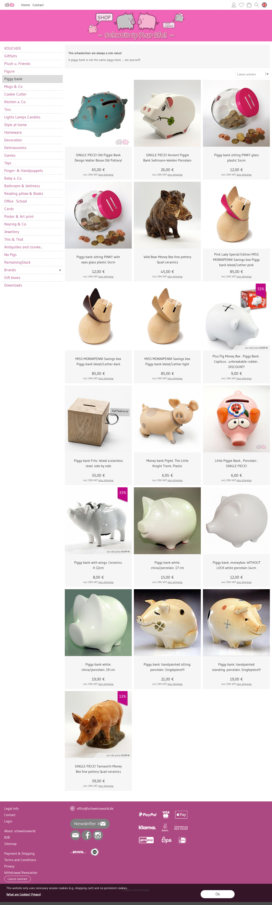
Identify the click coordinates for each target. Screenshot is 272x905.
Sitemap (10, 844)
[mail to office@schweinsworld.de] (75, 835)
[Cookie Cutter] (32, 94)
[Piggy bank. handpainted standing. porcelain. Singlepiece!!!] (236, 622)
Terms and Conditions (20, 860)
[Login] (234, 5)
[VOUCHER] (32, 48)
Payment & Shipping (19, 853)
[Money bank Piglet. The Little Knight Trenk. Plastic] (167, 418)
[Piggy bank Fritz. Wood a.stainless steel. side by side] (98, 418)
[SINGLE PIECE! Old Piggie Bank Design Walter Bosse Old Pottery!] (98, 113)
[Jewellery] (32, 232)
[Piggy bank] (32, 79)
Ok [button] (217, 894)
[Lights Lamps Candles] (32, 117)
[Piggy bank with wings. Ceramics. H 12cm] (98, 520)
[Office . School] (32, 201)
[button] (256, 5)
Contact (38, 5)
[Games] (32, 155)
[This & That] (32, 239)
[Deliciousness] (32, 148)
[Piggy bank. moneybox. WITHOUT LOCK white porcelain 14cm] (236, 520)
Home (25, 5)
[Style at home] (32, 125)
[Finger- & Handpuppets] (32, 170)
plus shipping (105, 174)
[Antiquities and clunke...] (32, 247)
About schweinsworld (19, 831)
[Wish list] (241, 5)
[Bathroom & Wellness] (32, 186)
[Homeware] (32, 132)
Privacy (9, 866)
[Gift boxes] (32, 277)
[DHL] (78, 852)
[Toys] (32, 163)
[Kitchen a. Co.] (32, 102)
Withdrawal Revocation (20, 872)
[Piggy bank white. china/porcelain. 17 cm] (167, 520)
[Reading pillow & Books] (32, 193)
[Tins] (32, 109)
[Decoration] (32, 140)
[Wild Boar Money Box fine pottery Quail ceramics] (167, 215)
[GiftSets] (32, 56)
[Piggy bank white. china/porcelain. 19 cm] (98, 622)
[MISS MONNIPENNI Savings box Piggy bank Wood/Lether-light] (167, 317)
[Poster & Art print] (32, 216)
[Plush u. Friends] (32, 63)
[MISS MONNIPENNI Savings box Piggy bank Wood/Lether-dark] (98, 317)
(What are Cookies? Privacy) (23, 894)
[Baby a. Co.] (32, 178)
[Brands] (32, 270)
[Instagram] (98, 835)
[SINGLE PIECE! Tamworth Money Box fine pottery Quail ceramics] (98, 724)
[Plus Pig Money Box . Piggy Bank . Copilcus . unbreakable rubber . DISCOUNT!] (236, 317)
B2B (7, 837)
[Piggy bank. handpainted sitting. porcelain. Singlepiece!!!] (167, 622)
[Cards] (32, 209)
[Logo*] (9, 4)
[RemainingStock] (32, 262)
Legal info (11, 808)
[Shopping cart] (249, 5)
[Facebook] (86, 835)
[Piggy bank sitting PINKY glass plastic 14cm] (236, 113)
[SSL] (95, 852)
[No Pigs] (32, 255)
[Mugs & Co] (32, 86)
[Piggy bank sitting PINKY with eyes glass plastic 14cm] (98, 215)
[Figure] (32, 71)
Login (8, 821)
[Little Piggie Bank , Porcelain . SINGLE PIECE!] (236, 418)
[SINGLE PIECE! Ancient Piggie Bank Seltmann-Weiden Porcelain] (167, 113)
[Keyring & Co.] (32, 224)
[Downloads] (32, 285)
